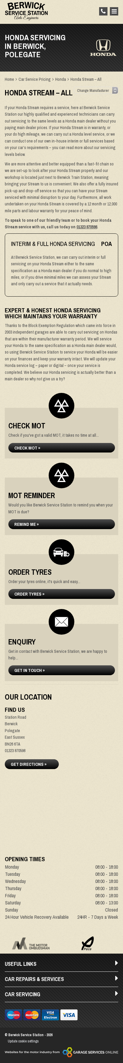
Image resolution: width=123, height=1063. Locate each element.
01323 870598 (86, 227)
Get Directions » (29, 764)
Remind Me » (26, 524)
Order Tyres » (29, 594)
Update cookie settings (23, 1041)
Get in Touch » (29, 670)
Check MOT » (27, 448)
